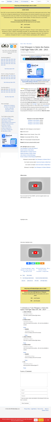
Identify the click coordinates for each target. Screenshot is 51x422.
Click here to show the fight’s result (29, 142)
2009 (9, 60)
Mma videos (29, 43)
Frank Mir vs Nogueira (9, 111)
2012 (2, 62)
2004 (12, 59)
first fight (35, 104)
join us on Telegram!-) (36, 56)
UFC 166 (36, 280)
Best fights (9, 1)
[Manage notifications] (48, 420)
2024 (12, 78)
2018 (2, 63)
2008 (7, 60)
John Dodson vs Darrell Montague (27, 155)
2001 (4, 59)
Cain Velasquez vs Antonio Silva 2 (42, 159)
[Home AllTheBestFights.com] (5, 47)
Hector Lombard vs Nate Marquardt (28, 156)
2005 (14, 59)
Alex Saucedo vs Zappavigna (7, 119)
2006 (2, 60)
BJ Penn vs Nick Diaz (9, 108)
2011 (14, 60)
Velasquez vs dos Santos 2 (34, 122)
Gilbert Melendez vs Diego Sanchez (28, 151)
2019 (4, 63)
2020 (7, 63)
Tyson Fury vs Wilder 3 (6, 118)
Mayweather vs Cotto (9, 109)
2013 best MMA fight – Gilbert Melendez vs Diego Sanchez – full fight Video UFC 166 (28, 270)
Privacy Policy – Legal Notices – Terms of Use (33, 408)
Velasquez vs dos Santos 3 (34, 123)
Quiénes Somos (45, 410)
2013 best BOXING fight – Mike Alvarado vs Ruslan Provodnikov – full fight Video (42, 270)
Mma (32, 1)
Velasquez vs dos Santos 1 (34, 120)
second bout (46, 105)
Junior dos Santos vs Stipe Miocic (43, 164)
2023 (14, 63)
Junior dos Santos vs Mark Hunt (43, 162)
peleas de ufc (30, 280)
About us (47, 408)
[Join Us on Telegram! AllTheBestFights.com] (35, 60)
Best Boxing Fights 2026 (9, 68)
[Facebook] (28, 263)
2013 (4, 62)
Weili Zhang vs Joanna (6, 121)
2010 (12, 60)
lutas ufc (23, 280)
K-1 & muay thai (24, 1)
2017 (14, 62)
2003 (9, 59)
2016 (12, 62)
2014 (7, 62)
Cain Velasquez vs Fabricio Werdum (42, 167)
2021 (9, 63)
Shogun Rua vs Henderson (9, 105)
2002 (7, 59)
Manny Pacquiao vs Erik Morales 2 (9, 122)
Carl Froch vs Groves (6, 125)
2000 (2, 59)
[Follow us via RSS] (15, 47)
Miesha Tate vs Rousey (6, 126)
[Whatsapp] (38, 263)
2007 (4, 60)
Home (2, 1)
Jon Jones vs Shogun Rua (7, 129)
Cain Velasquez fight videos (28, 277)
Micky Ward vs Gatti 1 (6, 131)
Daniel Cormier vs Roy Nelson (27, 150)
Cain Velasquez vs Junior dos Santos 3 (29, 148)
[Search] (48, 1)
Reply (24, 318)
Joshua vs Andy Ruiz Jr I (7, 128)
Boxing (16, 1)
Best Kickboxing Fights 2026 (9, 82)
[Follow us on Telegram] (11, 47)
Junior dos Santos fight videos (42, 277)
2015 (9, 62)
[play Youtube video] (35, 185)
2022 (12, 63)
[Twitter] (33, 263)
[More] (42, 263)
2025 (14, 78)
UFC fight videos (44, 280)
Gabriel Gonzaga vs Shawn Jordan (28, 153)
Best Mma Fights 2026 (9, 96)
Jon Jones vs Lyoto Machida (9, 106)
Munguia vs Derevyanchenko (7, 123)
